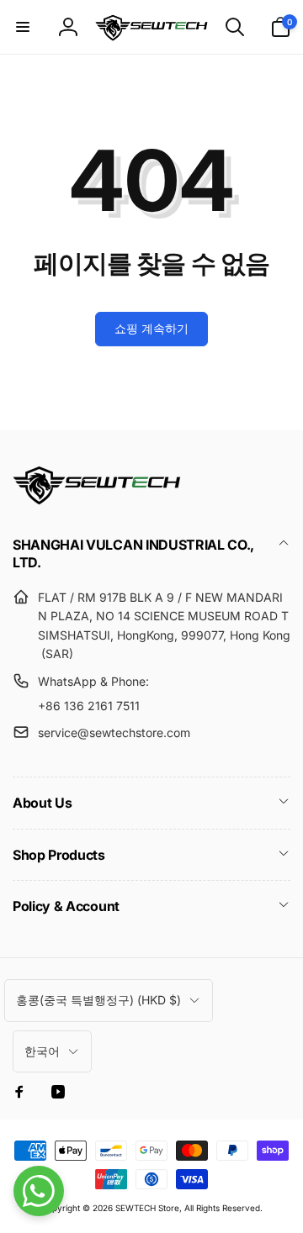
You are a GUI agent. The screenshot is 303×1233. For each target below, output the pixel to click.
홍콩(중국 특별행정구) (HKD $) (98, 1000)
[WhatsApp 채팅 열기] (38, 1191)
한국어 (42, 1051)
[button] (22, 26)
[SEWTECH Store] (97, 500)
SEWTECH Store (147, 1208)
